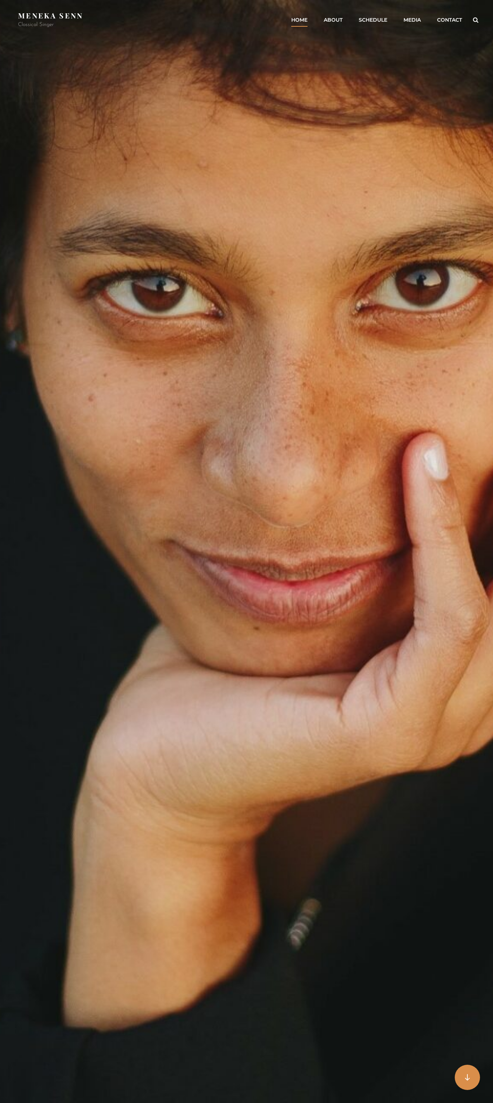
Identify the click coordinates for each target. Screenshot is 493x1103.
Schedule (373, 20)
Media (412, 20)
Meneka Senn (50, 15)
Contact (449, 20)
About (333, 20)
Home (299, 20)
